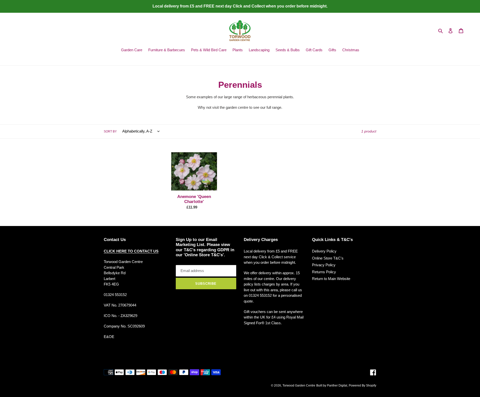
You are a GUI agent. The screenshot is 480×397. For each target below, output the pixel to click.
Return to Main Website (331, 278)
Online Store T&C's (328, 258)
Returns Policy (324, 272)
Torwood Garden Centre (298, 385)
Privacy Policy (324, 265)
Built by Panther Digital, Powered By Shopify (346, 385)
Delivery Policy (324, 251)
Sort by (110, 131)
